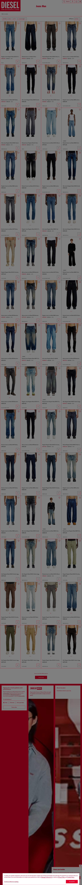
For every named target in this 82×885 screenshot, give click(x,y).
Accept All (71, 881)
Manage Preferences (46, 877)
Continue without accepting (11, 881)
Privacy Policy (61, 877)
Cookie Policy (70, 877)
